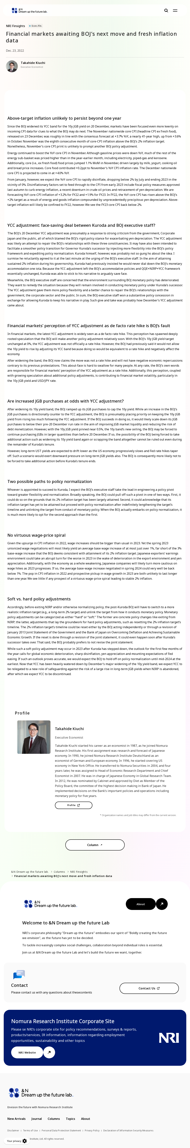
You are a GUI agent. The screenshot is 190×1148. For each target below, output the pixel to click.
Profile (71, 805)
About (141, 904)
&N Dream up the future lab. (30, 871)
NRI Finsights (79, 871)
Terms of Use (30, 1130)
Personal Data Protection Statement (61, 1130)
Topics (70, 1119)
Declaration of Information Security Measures (128, 1130)
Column (93, 845)
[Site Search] (166, 10)
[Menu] (175, 10)
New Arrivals (16, 1119)
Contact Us (147, 988)
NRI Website (27, 1052)
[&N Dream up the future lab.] (29, 11)
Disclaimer (13, 1130)
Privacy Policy (92, 1130)
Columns (59, 871)
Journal (37, 1119)
